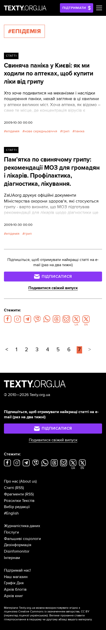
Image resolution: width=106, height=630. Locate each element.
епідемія (12, 131)
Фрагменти (14, 494)
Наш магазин (16, 576)
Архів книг (13, 595)
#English (11, 513)
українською (38, 615)
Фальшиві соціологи (22, 538)
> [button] (89, 349)
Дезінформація (17, 544)
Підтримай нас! (17, 570)
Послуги (11, 532)
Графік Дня (14, 583)
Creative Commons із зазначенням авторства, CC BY (53, 611)
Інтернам (12, 557)
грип (66, 131)
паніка (79, 131)
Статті (11, 56)
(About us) (28, 481)
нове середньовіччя (40, 131)
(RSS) (19, 487)
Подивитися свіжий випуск (53, 287)
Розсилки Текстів (19, 500)
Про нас (11, 481)
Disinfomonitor (16, 551)
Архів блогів (15, 589)
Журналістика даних (22, 525)
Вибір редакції (17, 506)
